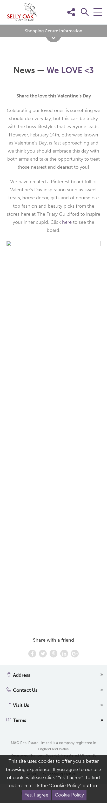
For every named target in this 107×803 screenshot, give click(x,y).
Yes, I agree (36, 795)
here (67, 222)
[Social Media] (96, 20)
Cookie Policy (69, 795)
